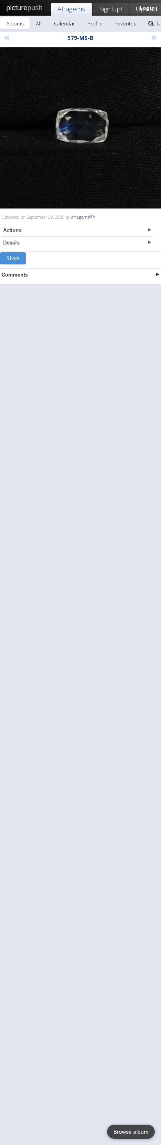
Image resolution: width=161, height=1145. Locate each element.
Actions (12, 230)
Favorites (125, 23)
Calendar (64, 23)
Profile (95, 23)
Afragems (71, 8)
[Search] (151, 23)
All (38, 23)
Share (13, 258)
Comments (15, 275)
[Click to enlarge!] (80, 128)
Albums (14, 23)
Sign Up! (110, 8)
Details (11, 243)
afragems (80, 217)
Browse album (130, 1132)
